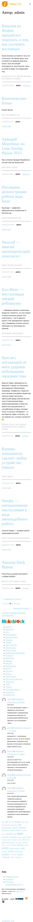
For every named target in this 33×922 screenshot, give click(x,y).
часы (12, 857)
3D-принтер (6, 76)
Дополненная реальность (10, 825)
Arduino (4, 218)
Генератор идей (12, 877)
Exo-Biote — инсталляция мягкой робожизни (13, 296)
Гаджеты (25, 436)
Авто (7, 632)
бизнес (15, 827)
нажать (10, 476)
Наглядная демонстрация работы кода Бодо (14, 194)
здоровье (27, 76)
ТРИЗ (8, 684)
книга (28, 837)
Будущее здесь (12, 637)
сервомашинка (19, 851)
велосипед (5, 830)
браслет (12, 424)
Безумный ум (11, 635)
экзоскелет (18, 265)
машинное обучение (8, 842)
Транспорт (10, 682)
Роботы (9, 674)
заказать (17, 581)
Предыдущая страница (11, 599)
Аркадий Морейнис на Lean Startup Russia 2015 (13, 146)
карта (23, 837)
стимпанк (13, 854)
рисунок (26, 845)
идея (3, 167)
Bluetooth (5, 424)
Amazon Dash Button (13, 564)
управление (6, 857)
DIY (23, 822)
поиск (3, 845)
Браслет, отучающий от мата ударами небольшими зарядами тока (14, 366)
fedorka (10, 699)
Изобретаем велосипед (15, 653)
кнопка (4, 476)
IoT (15, 76)
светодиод (4, 851)
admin (9, 728)
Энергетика (10, 695)
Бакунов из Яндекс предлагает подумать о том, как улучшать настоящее (15, 37)
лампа (9, 839)
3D (10, 822)
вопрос (18, 830)
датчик (3, 834)
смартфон (21, 426)
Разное (8, 669)
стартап (14, 167)
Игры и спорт (11, 650)
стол (18, 115)
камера (20, 837)
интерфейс (13, 837)
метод (8, 167)
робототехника (17, 333)
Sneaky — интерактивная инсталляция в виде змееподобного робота (14, 512)
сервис (11, 851)
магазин (14, 839)
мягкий (10, 265)
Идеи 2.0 (15, 4)
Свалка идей (6, 126)
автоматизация (7, 827)
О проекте (10, 879)
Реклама (9, 671)
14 (6, 604)
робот (5, 848)
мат (17, 424)
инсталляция (10, 115)
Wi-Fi (11, 581)
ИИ (3, 78)
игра (14, 834)
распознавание (7, 426)
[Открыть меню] (30, 4)
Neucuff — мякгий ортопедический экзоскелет (16, 249)
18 (14, 604)
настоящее (16, 78)
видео (12, 830)
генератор (24, 830)
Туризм (9, 687)
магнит (19, 839)
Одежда (9, 661)
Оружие (9, 663)
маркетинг (25, 839)
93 (19, 604)
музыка (25, 842)
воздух (4, 265)
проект (8, 845)
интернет (8, 78)
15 (8, 604)
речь (15, 426)
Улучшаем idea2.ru (13, 690)
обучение (22, 424)
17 (12, 604)
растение (13, 845)
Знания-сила (11, 648)
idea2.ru (9, 627)
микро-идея (18, 842)
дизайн (9, 834)
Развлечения (11, 666)
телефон (5, 429)
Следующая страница (22, 608)
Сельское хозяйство (14, 679)
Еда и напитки (11, 645)
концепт (4, 839)
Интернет (9, 656)
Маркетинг (10, 658)
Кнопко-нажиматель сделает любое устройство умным (14, 458)
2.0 (3, 822)
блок (3, 115)
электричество (18, 857)
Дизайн (8, 643)
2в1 (6, 822)
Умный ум (26, 85)
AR (12, 76)
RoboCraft (10, 629)
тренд (20, 854)
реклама (20, 845)
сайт (23, 848)
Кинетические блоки (14, 100)
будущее (20, 76)
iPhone (27, 822)
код (19, 218)
